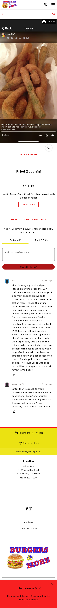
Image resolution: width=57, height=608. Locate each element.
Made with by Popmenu (21, 451)
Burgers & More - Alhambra (28, 558)
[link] (28, 204)
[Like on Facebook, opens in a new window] (26, 509)
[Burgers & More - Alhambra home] (15, 4)
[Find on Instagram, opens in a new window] (30, 509)
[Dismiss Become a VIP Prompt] (52, 584)
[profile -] (46, 4)
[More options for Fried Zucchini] (48, 147)
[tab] (15, 240)
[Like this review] (15, 375)
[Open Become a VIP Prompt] (28, 605)
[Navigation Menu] (53, 4)
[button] (3, 14)
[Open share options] (53, 14)
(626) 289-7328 (28, 477)
